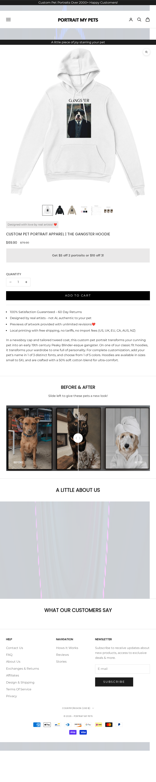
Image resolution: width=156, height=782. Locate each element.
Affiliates (12, 675)
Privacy (11, 696)
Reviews (62, 655)
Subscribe (114, 681)
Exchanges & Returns (22, 668)
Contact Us (14, 648)
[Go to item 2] (59, 210)
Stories (61, 661)
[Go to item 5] (96, 210)
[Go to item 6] (108, 210)
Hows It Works (67, 648)
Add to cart (78, 295)
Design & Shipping (20, 682)
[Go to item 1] (47, 210)
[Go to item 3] (72, 210)
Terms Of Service (18, 689)
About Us (13, 661)
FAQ (9, 655)
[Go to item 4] (84, 210)
